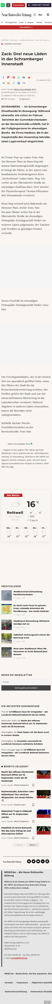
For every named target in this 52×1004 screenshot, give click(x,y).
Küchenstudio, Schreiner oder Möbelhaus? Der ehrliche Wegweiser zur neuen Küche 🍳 (17, 796)
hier (12, 467)
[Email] (8, 83)
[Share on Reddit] (29, 77)
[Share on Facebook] (3, 77)
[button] (40, 15)
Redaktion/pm (20, 805)
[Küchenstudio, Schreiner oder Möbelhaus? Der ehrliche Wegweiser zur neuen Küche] (44, 794)
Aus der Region (41, 816)
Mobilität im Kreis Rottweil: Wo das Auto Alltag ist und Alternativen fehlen (16, 830)
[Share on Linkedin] (24, 77)
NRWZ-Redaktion (21, 785)
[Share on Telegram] (3, 83)
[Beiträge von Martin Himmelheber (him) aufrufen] (3, 444)
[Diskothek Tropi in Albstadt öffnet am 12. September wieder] (44, 814)
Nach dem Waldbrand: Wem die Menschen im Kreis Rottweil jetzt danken (30, 651)
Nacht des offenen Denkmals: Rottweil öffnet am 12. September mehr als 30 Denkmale (24, 723)
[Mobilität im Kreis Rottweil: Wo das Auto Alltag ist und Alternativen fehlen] (44, 830)
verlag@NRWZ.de (19, 958)
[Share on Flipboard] (8, 77)
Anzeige (41, 797)
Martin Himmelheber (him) (25, 89)
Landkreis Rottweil (13, 44)
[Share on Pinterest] (14, 77)
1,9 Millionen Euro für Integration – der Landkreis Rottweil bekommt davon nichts (25, 752)
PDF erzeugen (8, 99)
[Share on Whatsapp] (19, 77)
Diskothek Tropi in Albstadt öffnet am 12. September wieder (16, 814)
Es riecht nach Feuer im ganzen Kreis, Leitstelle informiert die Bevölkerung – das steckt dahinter (31, 608)
